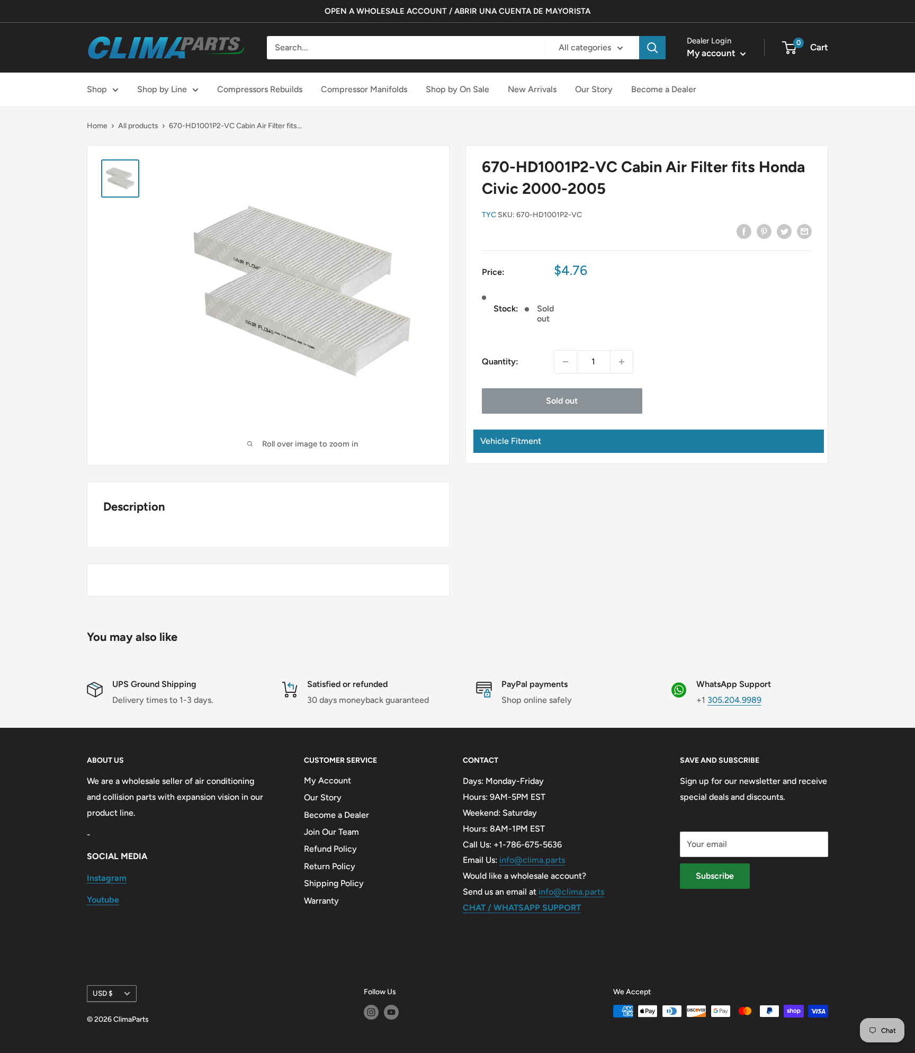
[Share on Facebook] (744, 231)
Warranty (321, 901)
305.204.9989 (734, 700)
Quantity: (500, 361)
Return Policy (329, 866)
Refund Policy (330, 849)
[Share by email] (804, 231)
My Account (327, 780)
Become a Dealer (663, 89)
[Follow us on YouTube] (391, 1012)
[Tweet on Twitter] (784, 231)
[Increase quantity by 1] (622, 362)
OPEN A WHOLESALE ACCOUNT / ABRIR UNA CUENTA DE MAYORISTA (457, 11)
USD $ (103, 993)
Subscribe (715, 876)
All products (138, 125)
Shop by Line (162, 89)
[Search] (652, 47)
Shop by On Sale (457, 89)
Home (97, 125)
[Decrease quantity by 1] (565, 362)
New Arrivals (532, 89)
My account (712, 53)
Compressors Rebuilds (259, 89)
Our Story (594, 89)
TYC (489, 215)
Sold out (562, 401)
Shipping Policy (334, 883)
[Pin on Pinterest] (764, 231)
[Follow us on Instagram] (371, 1012)
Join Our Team (331, 832)
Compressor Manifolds (364, 89)
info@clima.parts (532, 860)
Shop (97, 89)
